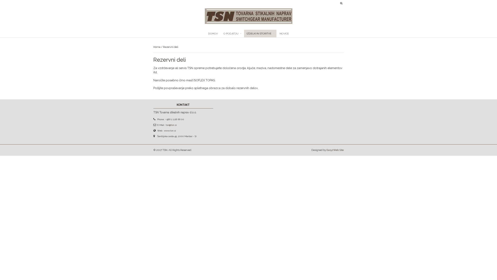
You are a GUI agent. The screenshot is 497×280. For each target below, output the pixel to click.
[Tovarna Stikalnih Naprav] (248, 21)
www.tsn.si (170, 130)
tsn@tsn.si (171, 125)
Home (156, 47)
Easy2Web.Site (335, 150)
